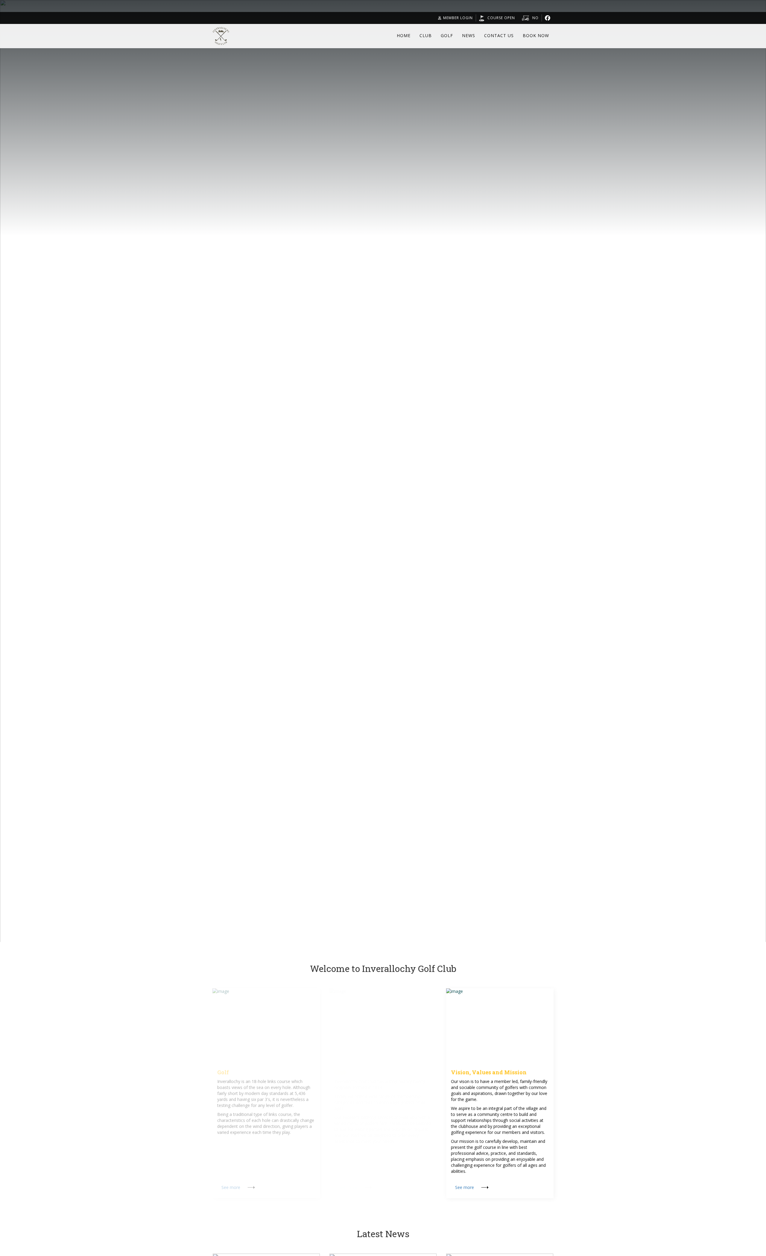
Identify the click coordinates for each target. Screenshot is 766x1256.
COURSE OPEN (501, 17)
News (468, 35)
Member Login (458, 17)
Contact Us (499, 35)
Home (404, 35)
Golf (447, 35)
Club (426, 35)
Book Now (536, 35)
